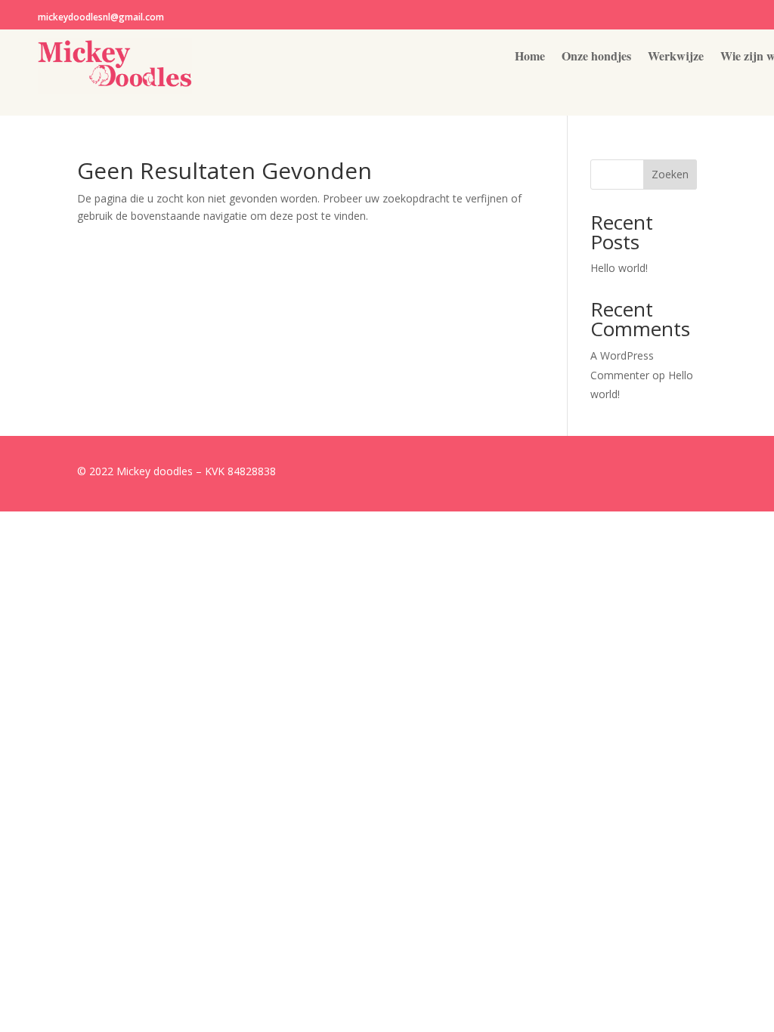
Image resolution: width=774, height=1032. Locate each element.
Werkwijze (676, 57)
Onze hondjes (596, 57)
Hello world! (619, 268)
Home (530, 57)
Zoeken (670, 174)
